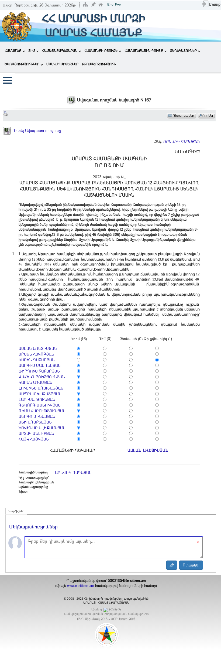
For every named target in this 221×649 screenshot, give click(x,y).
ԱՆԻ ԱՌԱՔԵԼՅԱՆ (35, 422)
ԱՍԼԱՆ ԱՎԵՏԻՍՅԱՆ (38, 348)
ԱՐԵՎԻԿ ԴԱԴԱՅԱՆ (181, 141)
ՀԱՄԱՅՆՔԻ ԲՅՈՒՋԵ (101, 50)
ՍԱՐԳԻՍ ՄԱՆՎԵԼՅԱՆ (40, 365)
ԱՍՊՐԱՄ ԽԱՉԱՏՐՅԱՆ (40, 393)
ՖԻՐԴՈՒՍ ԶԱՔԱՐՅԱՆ (39, 371)
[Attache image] (171, 565)
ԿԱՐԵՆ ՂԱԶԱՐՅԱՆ (37, 359)
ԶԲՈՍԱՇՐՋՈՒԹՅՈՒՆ (99, 64)
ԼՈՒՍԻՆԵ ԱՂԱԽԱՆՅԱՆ (41, 388)
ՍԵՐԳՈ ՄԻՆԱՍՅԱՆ (37, 416)
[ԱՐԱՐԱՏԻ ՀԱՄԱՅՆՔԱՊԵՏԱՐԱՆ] (16, 25)
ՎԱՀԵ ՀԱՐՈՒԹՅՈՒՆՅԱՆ (42, 376)
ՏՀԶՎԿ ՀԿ (115, 609)
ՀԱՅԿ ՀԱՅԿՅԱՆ (34, 439)
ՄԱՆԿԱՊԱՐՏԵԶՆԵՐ (62, 64)
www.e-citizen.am (80, 585)
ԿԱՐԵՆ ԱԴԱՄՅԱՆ (35, 382)
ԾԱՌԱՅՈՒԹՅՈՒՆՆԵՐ (22, 64)
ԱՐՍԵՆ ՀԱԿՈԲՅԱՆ (36, 354)
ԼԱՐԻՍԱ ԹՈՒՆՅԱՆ (37, 399)
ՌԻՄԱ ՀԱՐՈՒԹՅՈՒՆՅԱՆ (42, 410)
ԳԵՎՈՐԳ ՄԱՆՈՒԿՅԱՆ (40, 405)
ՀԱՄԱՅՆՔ (13, 50)
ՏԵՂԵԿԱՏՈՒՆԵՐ (183, 50)
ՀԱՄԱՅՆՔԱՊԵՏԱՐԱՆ (59, 50)
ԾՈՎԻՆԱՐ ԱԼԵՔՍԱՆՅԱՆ (42, 427)
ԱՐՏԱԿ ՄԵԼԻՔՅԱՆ (36, 433)
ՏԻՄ (31, 50)
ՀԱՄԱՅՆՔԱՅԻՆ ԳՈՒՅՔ (144, 50)
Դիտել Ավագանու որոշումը (36, 130)
